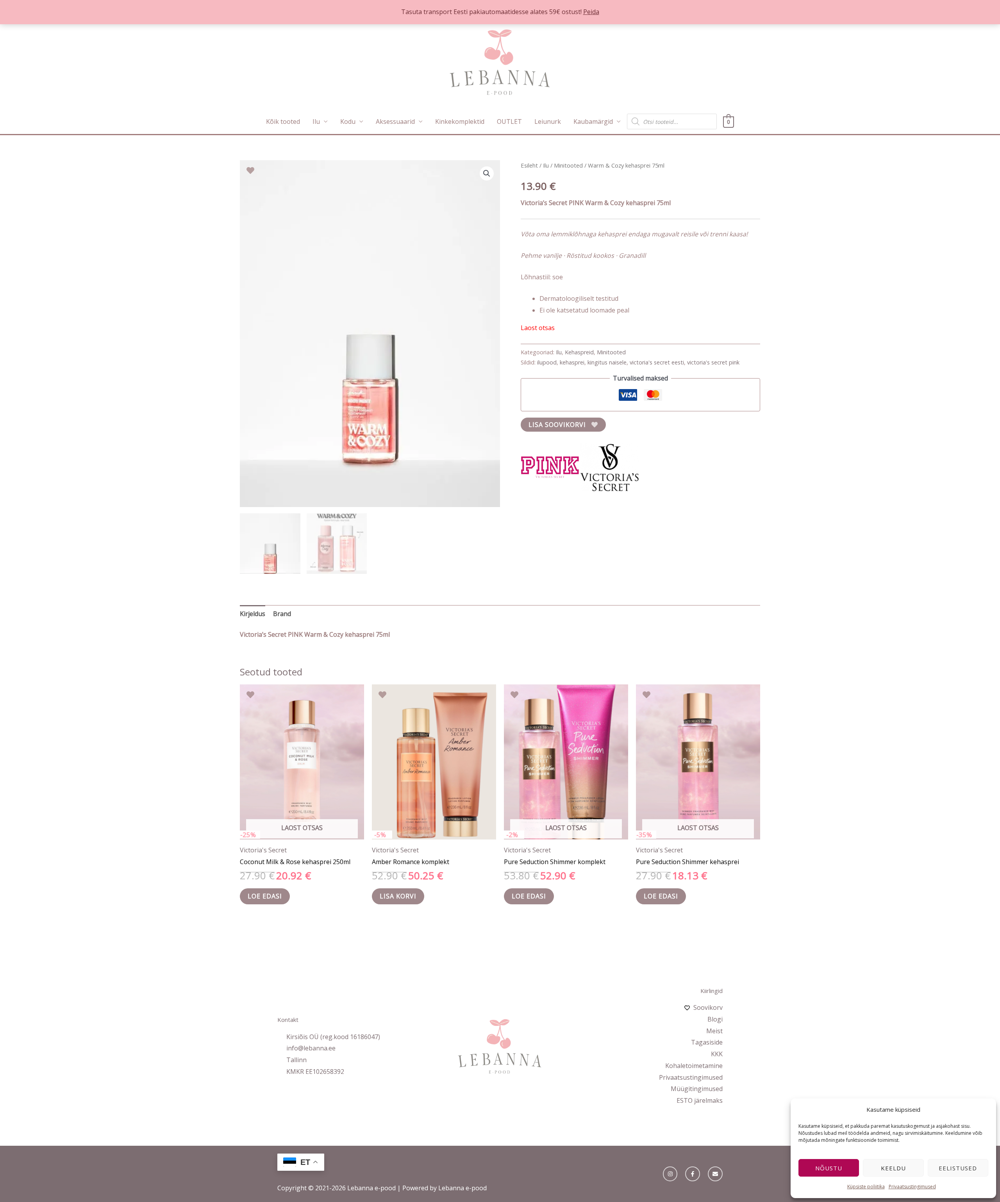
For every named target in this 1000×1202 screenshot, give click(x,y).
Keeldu (893, 1168)
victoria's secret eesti (657, 362)
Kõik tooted (283, 121)
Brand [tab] (282, 613)
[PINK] (550, 467)
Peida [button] (591, 11)
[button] (487, 173)
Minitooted (568, 165)
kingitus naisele (607, 362)
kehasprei (572, 362)
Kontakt (287, 1019)
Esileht (529, 165)
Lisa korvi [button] (398, 896)
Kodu (347, 121)
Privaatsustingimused (912, 1186)
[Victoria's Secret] (609, 467)
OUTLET (509, 121)
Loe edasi (265, 896)
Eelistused (958, 1168)
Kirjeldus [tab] (252, 613)
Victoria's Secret (263, 850)
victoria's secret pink (713, 362)
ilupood (547, 362)
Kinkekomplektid (459, 121)
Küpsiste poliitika (866, 1186)
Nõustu (828, 1168)
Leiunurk (547, 121)
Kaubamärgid (593, 121)
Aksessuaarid (395, 121)
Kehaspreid (579, 352)
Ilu (316, 121)
